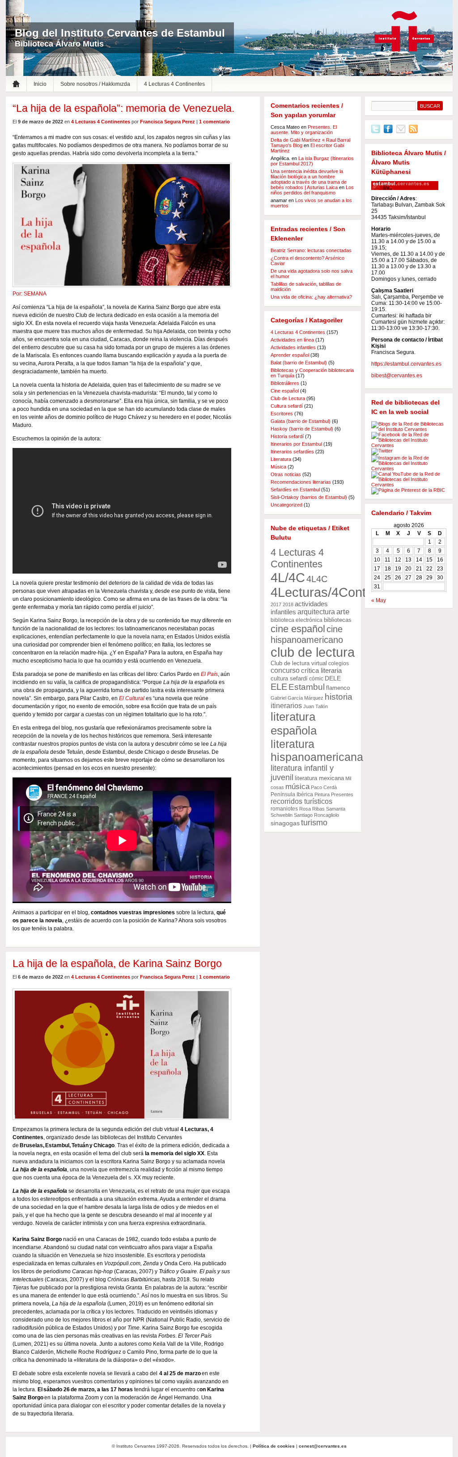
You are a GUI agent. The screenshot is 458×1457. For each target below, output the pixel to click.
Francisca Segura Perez (167, 121)
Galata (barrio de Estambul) (301, 421)
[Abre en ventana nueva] (375, 131)
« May (378, 600)
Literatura (281, 459)
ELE (279, 687)
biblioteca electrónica (296, 620)
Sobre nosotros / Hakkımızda (95, 84)
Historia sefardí (287, 436)
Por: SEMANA (30, 294)
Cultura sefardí (287, 406)
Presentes (342, 794)
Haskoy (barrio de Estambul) (302, 428)
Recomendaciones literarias (301, 482)
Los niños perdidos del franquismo (312, 190)
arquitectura (316, 612)
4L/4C (288, 577)
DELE (333, 678)
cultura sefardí (289, 678)
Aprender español (290, 355)
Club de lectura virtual (299, 663)
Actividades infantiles (293, 347)
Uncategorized (286, 504)
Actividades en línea (292, 339)
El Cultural (131, 698)
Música (278, 466)
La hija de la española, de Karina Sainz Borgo (117, 963)
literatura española (294, 723)
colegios (338, 663)
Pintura (322, 794)
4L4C (316, 579)
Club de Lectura (288, 398)
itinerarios (286, 705)
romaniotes (284, 809)
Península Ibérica (292, 794)
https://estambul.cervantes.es (406, 364)
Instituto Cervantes (404, 32)
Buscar (430, 106)
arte (342, 612)
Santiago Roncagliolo (316, 815)
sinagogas (285, 823)
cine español (298, 628)
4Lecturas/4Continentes (339, 592)
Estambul (306, 687)
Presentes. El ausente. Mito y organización (304, 129)
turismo (314, 822)
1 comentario (214, 121)
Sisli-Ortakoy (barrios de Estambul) (309, 497)
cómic (316, 679)
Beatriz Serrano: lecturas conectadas (311, 250)
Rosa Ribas (312, 808)
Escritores (282, 413)
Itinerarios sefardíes (292, 451)
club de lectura (313, 652)
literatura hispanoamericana (317, 750)
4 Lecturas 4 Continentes (174, 84)
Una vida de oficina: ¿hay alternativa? (311, 297)
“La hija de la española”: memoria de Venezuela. (123, 108)
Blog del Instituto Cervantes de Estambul (120, 33)
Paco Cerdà (324, 787)
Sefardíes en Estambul (295, 489)
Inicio (40, 84)
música (297, 786)
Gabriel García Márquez (297, 698)
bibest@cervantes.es (396, 375)
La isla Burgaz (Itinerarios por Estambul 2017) (312, 161)
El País (209, 674)
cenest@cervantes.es (323, 1446)
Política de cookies (274, 1446)
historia (338, 696)
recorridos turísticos (301, 801)
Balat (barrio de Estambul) (299, 362)
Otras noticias (286, 474)
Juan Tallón (315, 706)
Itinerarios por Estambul (296, 444)
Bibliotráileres (285, 383)
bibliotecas (338, 620)
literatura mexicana (319, 778)
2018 (288, 604)
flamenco (338, 687)
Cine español (285, 390)
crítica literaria (321, 670)
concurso (285, 670)
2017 (276, 604)
